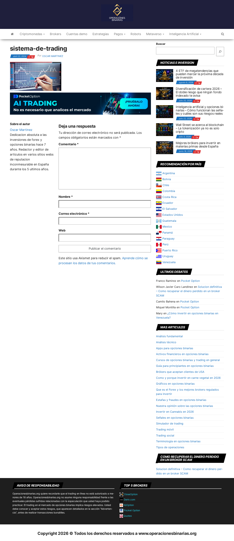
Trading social (165, 435)
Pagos (119, 34)
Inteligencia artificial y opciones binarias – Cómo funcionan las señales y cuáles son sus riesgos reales (200, 110)
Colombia (168, 191)
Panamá (167, 232)
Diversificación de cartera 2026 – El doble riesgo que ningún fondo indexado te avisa (199, 92)
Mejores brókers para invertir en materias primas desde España (198, 144)
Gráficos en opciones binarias (175, 383)
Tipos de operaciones (170, 447)
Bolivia (166, 179)
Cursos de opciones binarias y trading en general (188, 360)
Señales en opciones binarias (175, 417)
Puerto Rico (170, 250)
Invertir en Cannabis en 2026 (175, 411)
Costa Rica (169, 197)
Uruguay (167, 256)
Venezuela (169, 262)
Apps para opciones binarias (174, 348)
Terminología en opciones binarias (178, 441)
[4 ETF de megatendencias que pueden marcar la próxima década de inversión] (164, 75)
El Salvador (169, 208)
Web (62, 230)
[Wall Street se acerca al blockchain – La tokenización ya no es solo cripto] (164, 129)
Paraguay (168, 238)
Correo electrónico (74, 213)
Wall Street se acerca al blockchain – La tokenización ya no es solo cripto (200, 128)
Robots (136, 34)
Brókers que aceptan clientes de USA (180, 371)
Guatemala (169, 220)
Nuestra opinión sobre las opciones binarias (184, 406)
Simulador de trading (169, 423)
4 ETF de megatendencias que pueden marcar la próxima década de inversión (199, 74)
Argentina (168, 173)
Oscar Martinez (52, 56)
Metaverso (154, 34)
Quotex (127, 515)
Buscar (160, 44)
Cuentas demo (76, 34)
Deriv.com (129, 499)
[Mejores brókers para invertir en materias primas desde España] (164, 147)
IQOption (128, 505)
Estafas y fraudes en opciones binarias (181, 400)
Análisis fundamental (169, 336)
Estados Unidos (172, 214)
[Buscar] (220, 51)
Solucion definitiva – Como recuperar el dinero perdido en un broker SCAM (189, 291)
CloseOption (130, 494)
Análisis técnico (166, 342)
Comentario (69, 144)
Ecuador (167, 202)
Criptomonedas (31, 34)
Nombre (66, 196)
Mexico (167, 226)
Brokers (55, 34)
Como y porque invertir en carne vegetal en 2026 (188, 377)
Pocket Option (190, 280)
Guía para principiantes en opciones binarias (185, 366)
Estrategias (101, 34)
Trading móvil (165, 429)
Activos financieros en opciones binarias (182, 354)
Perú (165, 244)
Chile (165, 185)
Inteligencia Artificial (184, 34)
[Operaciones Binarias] (12, 34)
